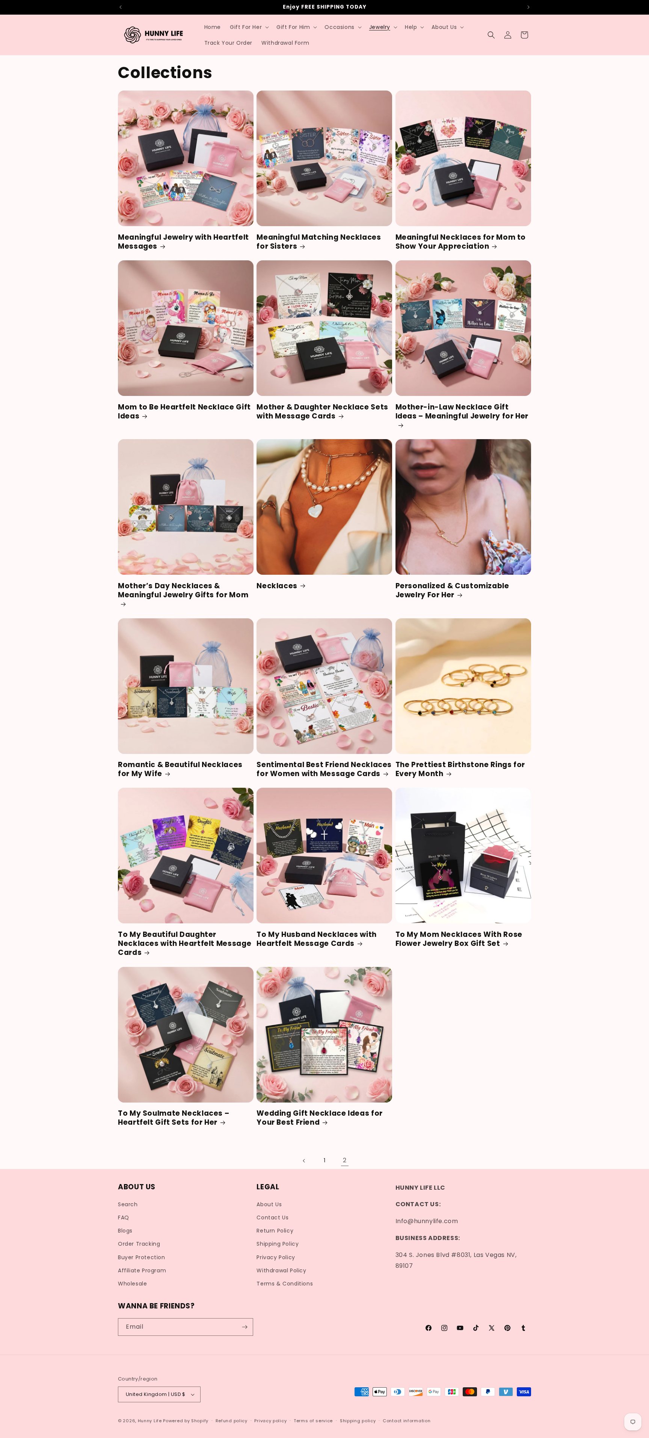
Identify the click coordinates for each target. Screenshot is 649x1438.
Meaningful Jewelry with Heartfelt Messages (183, 242)
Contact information (406, 1421)
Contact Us (272, 1217)
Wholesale (132, 1283)
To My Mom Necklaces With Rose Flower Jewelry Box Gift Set (458, 939)
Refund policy (232, 1421)
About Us (269, 1204)
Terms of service (313, 1421)
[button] (248, 27)
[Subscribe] (244, 1327)
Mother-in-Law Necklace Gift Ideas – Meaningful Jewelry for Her (461, 412)
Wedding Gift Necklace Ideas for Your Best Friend (320, 1118)
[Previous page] (304, 1161)
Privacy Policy (276, 1257)
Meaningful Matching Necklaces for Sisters (319, 242)
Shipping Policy (278, 1244)
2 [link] (345, 1160)
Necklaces (277, 586)
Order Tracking (139, 1244)
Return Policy (275, 1230)
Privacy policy (270, 1421)
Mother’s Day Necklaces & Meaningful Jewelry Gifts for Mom (183, 591)
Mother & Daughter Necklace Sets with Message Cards (322, 412)
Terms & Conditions (285, 1283)
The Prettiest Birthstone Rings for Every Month (460, 769)
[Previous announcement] (120, 7)
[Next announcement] (528, 7)
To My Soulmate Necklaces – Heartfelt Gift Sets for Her (173, 1118)
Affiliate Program (142, 1270)
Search (128, 1204)
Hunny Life (150, 1421)
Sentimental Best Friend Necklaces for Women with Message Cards (324, 769)
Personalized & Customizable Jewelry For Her (452, 591)
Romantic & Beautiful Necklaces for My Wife (180, 769)
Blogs (125, 1230)
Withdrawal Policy (281, 1270)
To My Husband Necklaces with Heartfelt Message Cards (317, 939)
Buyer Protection (141, 1257)
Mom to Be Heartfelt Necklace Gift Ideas (184, 412)
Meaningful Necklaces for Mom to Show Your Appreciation (460, 242)
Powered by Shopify (185, 1421)
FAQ (123, 1217)
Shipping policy (358, 1421)
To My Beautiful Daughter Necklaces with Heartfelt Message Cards (184, 944)
